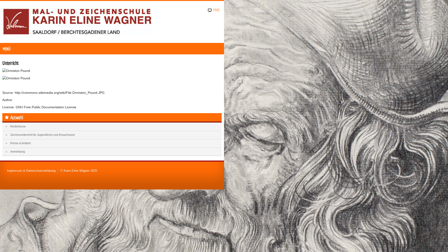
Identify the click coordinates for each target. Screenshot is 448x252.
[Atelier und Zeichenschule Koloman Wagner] (77, 21)
